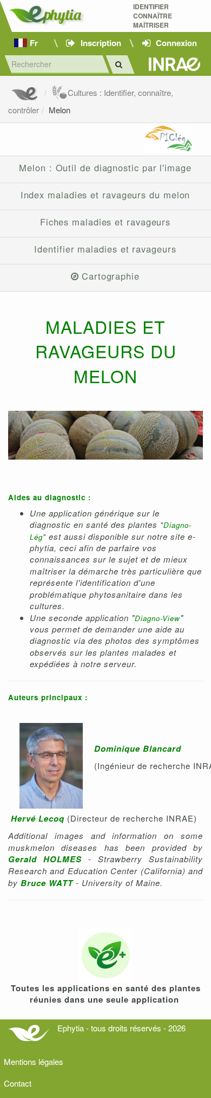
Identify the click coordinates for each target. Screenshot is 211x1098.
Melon (59, 109)
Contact (17, 1083)
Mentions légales (33, 1061)
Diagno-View (157, 618)
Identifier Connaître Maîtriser (152, 16)
